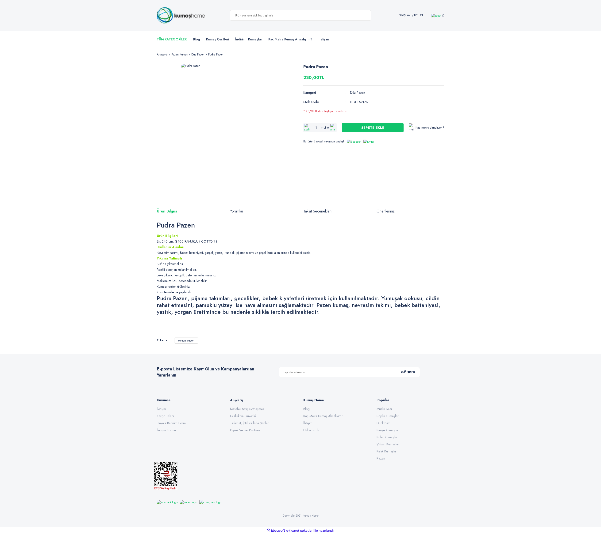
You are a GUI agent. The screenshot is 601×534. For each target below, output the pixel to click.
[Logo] (181, 15)
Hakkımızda (311, 430)
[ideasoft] (275, 530)
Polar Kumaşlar (387, 437)
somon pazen (186, 340)
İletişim (161, 409)
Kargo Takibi (165, 416)
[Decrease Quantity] (306, 127)
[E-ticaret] (300, 530)
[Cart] (437, 15)
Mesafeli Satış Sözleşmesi (247, 409)
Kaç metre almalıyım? (430, 127)
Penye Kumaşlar (387, 430)
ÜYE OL (418, 15)
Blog (196, 39)
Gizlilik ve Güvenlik (243, 416)
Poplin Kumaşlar (388, 416)
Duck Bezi (383, 423)
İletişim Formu (166, 430)
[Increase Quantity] (333, 127)
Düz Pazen (357, 92)
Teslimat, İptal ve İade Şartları (250, 423)
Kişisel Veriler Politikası (245, 430)
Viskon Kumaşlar (388, 444)
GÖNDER (408, 372)
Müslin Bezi (384, 409)
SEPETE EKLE (372, 127)
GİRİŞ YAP (405, 15)
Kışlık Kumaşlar (387, 451)
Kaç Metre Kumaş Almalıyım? (323, 416)
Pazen (381, 458)
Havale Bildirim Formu (172, 423)
